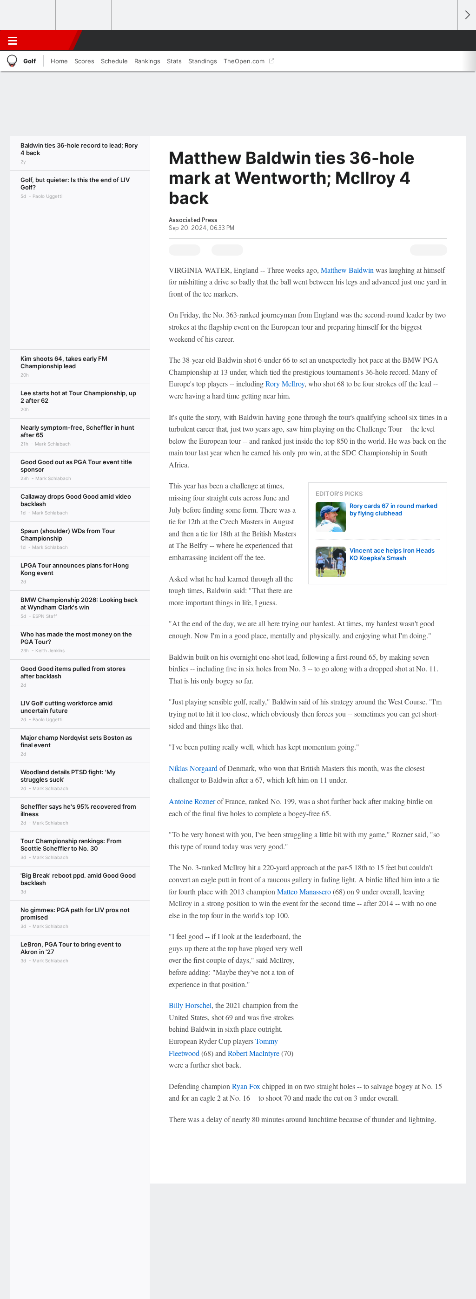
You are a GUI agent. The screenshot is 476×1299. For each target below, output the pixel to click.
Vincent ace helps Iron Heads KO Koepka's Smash (392, 554)
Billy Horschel (190, 1005)
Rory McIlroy (284, 383)
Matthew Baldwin (347, 270)
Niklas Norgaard (193, 768)
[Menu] (12, 40)
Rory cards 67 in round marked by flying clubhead (393, 509)
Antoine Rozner (192, 801)
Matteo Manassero (304, 891)
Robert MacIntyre (253, 1053)
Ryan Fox (246, 1086)
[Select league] (28, 15)
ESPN (49, 40)
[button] (446, 40)
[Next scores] (466, 15)
